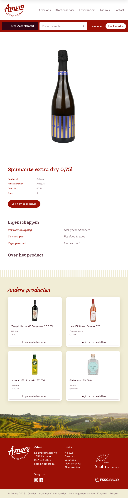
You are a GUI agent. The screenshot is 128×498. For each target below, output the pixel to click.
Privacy (114, 493)
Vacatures (70, 460)
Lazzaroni (15, 385)
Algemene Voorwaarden (52, 493)
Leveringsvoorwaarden (82, 493)
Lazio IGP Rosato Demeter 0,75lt (85, 326)
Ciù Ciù (14, 330)
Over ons (45, 10)
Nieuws (105, 10)
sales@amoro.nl (44, 464)
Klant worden (72, 467)
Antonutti (41, 179)
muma (72, 385)
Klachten (102, 493)
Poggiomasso (76, 330)
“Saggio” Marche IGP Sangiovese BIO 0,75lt (32, 326)
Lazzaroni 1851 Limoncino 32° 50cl (28, 380)
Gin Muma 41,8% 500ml (81, 380)
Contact (119, 10)
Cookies (32, 493)
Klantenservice (65, 10)
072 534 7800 (42, 460)
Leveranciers (87, 10)
